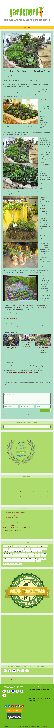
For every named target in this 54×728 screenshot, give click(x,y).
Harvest (17, 556)
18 (20, 494)
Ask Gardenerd (8, 546)
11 (20, 491)
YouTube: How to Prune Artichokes (10, 517)
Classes (27, 548)
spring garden (41, 558)
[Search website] (29, 27)
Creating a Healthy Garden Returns (11, 348)
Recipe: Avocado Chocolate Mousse (10, 520)
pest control (24, 556)
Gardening (14, 318)
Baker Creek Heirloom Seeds (20, 546)
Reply (49, 362)
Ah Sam (42, 211)
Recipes (6, 558)
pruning (38, 556)
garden (39, 551)
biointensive (44, 546)
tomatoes (22, 561)
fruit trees (32, 551)
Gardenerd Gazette (26, 553)
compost (33, 548)
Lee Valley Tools (27, 305)
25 (20, 496)
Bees (38, 546)
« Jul (4, 501)
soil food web (27, 558)
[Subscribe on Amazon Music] (14, 670)
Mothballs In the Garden (8, 525)
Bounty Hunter (13, 548)
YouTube (19, 563)
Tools (28, 561)
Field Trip (25, 551)
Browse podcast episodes (8, 679)
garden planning (8, 556)
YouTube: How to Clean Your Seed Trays (11, 533)
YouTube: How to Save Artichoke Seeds (11, 522)
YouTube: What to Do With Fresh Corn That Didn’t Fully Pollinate (16, 527)
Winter (38, 561)
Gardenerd (16, 553)
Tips (17, 561)
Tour (33, 561)
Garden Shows (9, 318)
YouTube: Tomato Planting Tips (27, 343)
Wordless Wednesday (9, 563)
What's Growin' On (28, 76)
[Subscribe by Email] (23, 670)
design (39, 548)
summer (12, 561)
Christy (7, 76)
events (6, 551)
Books (5, 548)
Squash (6, 561)
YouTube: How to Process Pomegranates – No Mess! (14, 512)
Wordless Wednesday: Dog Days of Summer (12, 515)
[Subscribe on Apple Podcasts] (5, 670)
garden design (7, 553)
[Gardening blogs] (27, 590)
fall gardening (17, 551)
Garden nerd (43, 553)
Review (11, 558)
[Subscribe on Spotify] (9, 670)
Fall (11, 551)
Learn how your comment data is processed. (37, 415)
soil (21, 558)
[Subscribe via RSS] (27, 670)
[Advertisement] (26, 639)
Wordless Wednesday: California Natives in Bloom (43, 349)
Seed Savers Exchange (44, 307)
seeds (16, 558)
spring (34, 558)
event (44, 548)
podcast (31, 556)
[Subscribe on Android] (18, 670)
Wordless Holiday (7, 535)
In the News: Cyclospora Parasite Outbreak (12, 530)
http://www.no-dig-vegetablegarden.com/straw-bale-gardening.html (22, 372)
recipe (43, 556)
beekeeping (32, 546)
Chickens (21, 548)
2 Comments (40, 76)
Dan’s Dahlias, (20, 307)
